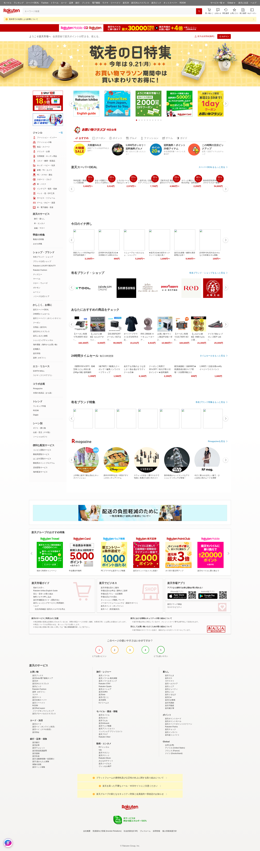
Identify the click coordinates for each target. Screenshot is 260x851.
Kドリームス (104, 703)
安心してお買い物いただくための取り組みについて (151, 626)
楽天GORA (103, 692)
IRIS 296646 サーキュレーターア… (147, 337)
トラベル (55, 3)
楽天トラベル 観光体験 (108, 678)
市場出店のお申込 (108, 591)
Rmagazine (38, 389)
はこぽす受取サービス (42, 459)
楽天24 (126, 3)
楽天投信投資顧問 (39, 751)
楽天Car (168, 697)
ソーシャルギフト (40, 437)
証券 (71, 3)
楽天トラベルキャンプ (108, 681)
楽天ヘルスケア (171, 684)
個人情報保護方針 (169, 831)
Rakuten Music (105, 758)
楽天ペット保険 (38, 767)
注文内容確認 (40, 609)
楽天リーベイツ (38, 703)
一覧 (61, 132)
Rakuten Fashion (40, 270)
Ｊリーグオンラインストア (43, 711)
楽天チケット (104, 755)
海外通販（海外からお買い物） (45, 345)
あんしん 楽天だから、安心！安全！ (216, 629)
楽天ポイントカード (173, 719)
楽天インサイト (171, 732)
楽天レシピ (169, 692)
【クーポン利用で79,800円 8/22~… (80, 337)
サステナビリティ (174, 607)
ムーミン (36, 292)
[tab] (82, 138)
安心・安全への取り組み (43, 594)
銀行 (77, 3)
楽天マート (36, 697)
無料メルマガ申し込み (42, 597)
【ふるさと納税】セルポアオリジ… (97, 337)
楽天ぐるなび (170, 695)
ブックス (86, 3)
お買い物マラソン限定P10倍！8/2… (164, 337)
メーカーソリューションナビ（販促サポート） (120, 603)
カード (64, 3)
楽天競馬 (102, 700)
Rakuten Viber (104, 737)
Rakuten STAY (104, 684)
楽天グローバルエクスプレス (44, 714)
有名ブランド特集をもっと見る (210, 402)
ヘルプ (253, 3)
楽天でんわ (103, 720)
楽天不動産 (169, 705)
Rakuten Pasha (171, 727)
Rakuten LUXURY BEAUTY (44, 266)
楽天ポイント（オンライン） (112, 606)
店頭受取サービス (40, 467)
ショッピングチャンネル (43, 340)
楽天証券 (36, 745)
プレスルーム (145, 831)
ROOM (183, 3)
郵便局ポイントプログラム (44, 463)
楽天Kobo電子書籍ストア (42, 678)
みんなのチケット (106, 761)
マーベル (36, 279)
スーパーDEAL (32, 3)
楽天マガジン (104, 753)
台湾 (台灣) (169, 745)
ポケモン (36, 288)
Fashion (44, 3)
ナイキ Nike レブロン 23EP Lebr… (215, 337)
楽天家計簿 (169, 708)
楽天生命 (36, 756)
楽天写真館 (169, 703)
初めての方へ (38, 588)
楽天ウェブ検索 (105, 726)
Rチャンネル (104, 747)
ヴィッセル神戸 (105, 766)
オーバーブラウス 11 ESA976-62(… (131, 337)
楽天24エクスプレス (140, 3)
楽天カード (36, 724)
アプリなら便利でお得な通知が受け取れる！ (185, 588)
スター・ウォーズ (40, 283)
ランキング (19, 3)
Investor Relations (113, 831)
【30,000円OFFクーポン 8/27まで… (114, 337)
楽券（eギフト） (40, 358)
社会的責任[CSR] (131, 831)
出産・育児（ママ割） (42, 432)
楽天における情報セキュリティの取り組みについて (151, 618)
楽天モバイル (104, 715)
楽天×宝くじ (104, 697)
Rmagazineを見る (216, 441)
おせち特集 (37, 244)
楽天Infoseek (104, 723)
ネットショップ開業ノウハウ (112, 600)
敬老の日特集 (38, 239)
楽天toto (102, 695)
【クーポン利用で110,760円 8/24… (181, 337)
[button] (218, 11)
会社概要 (86, 831)
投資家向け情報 (99, 831)
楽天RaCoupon (38, 708)
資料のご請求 (122, 591)
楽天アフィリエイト (107, 729)
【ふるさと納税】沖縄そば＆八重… (198, 337)
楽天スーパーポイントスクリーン (178, 724)
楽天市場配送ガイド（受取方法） (46, 600)
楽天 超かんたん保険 (40, 761)
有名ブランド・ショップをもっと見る (207, 273)
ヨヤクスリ (169, 681)
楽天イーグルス (105, 764)
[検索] (199, 11)
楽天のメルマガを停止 (56, 609)
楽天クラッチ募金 (174, 604)
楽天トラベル (104, 675)
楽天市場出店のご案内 (110, 588)
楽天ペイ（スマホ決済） (42, 729)
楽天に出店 (243, 3)
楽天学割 (36, 353)
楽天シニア (169, 686)
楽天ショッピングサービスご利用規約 (48, 603)
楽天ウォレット (38, 748)
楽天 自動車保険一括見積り (43, 759)
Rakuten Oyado (105, 686)
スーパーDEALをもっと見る (212, 167)
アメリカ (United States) (175, 748)
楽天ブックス (37, 675)
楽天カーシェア (105, 689)
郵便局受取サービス (41, 454)
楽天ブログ (103, 734)
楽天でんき (169, 675)
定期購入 (36, 349)
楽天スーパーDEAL (41, 310)
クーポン (36, 323)
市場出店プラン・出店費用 (111, 594)
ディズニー (37, 274)
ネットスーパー (170, 3)
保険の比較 (36, 764)
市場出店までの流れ (109, 597)
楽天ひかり (103, 718)
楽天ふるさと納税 (40, 336)
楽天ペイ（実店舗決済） (111, 609)
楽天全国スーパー (39, 700)
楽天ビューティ (171, 689)
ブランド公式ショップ (42, 261)
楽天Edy (35, 732)
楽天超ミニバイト (172, 735)
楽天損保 (36, 753)
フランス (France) (172, 751)
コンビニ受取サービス (42, 450)
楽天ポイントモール (173, 721)
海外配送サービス (40, 472)
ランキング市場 (39, 406)
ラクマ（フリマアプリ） (43, 375)
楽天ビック (156, 3)
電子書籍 (96, 3)
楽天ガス (168, 678)
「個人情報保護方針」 (71, 627)
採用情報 (156, 831)
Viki (100, 750)
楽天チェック (170, 729)
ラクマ (105, 3)
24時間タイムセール (41, 314)
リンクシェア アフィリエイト (111, 731)
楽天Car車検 (170, 700)
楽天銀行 (36, 742)
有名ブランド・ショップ (43, 257)
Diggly (35, 415)
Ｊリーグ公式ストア (41, 296)
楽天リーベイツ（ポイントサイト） (47, 318)
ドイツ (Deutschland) (174, 753)
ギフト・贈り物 (39, 428)
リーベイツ (115, 3)
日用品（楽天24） (40, 327)
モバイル (7, 3)
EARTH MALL (39, 371)
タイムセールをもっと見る (212, 355)
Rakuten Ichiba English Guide (45, 591)
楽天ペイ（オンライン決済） (44, 727)
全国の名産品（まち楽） (43, 393)
